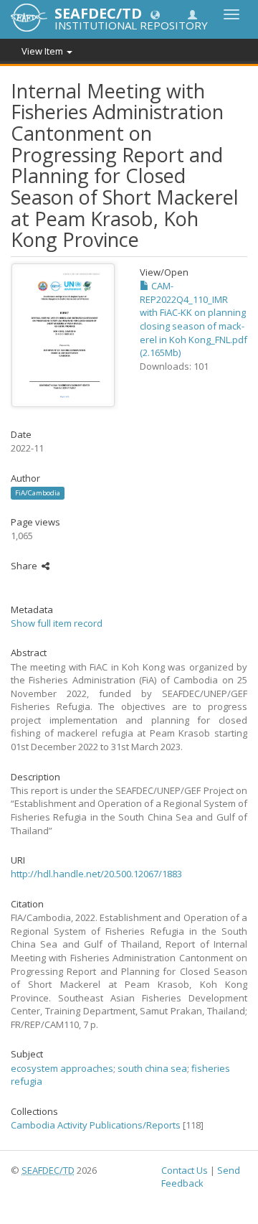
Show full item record (56, 623)
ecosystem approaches (62, 1068)
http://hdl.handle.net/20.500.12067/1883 (96, 873)
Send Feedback (200, 1177)
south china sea (152, 1068)
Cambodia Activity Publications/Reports (96, 1124)
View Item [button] (43, 51)
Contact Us (184, 1170)
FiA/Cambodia (37, 492)
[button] (155, 14)
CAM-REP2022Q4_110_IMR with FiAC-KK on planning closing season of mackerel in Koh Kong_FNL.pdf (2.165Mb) (193, 319)
